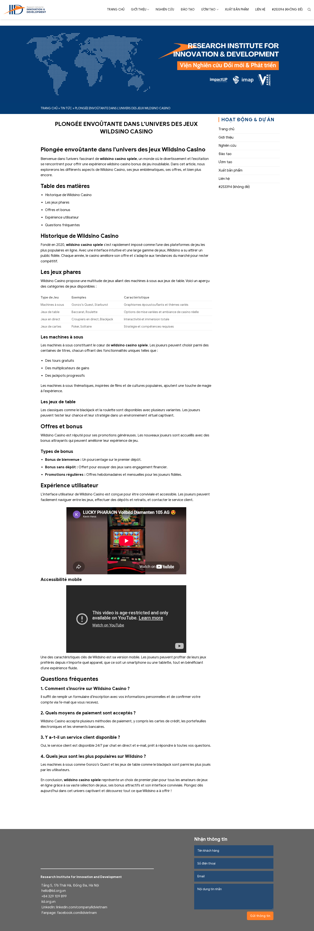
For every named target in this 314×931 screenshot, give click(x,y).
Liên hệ (260, 9)
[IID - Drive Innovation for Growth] (24, 9)
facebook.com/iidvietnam (77, 913)
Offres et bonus (57, 210)
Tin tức (66, 108)
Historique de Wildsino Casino (68, 195)
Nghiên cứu (165, 9)
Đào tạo (188, 9)
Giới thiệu (138, 9)
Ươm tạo (208, 9)
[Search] (309, 10)
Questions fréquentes (62, 225)
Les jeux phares (57, 202)
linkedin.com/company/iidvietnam (81, 907)
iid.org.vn (48, 902)
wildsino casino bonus (124, 164)
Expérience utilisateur (62, 217)
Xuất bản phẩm (237, 9)
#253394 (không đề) (287, 9)
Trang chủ (116, 9)
